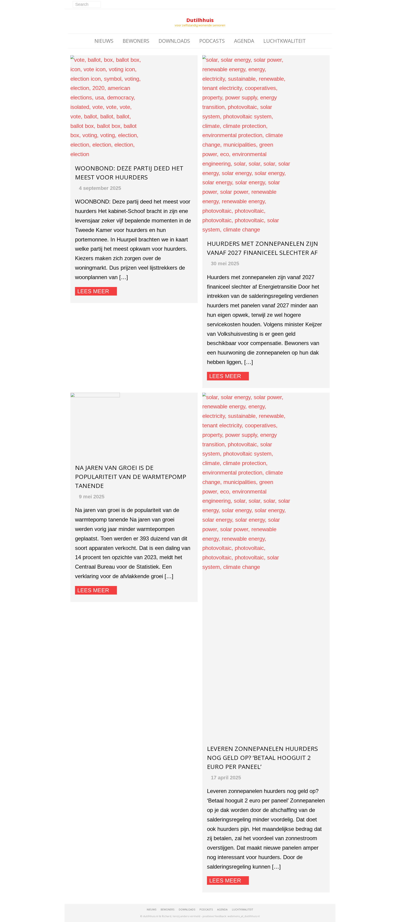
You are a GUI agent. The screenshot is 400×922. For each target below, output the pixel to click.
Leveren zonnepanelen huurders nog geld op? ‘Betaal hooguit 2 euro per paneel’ (262, 757)
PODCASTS (212, 40)
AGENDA (244, 40)
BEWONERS (136, 40)
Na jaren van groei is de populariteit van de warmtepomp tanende (130, 476)
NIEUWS (103, 40)
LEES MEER (93, 291)
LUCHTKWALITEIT (284, 40)
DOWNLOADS (174, 40)
